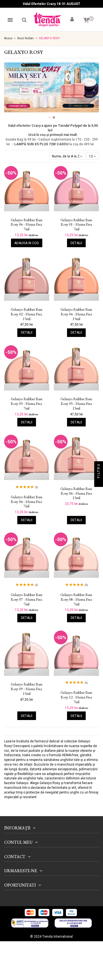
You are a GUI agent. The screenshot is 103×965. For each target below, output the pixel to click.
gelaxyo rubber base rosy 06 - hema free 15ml (76, 493)
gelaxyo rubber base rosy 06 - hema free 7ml (27, 501)
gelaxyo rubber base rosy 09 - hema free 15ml (27, 689)
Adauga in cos (26, 243)
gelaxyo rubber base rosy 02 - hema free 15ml (27, 314)
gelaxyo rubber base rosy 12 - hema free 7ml (76, 697)
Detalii (76, 243)
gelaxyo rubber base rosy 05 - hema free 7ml (27, 403)
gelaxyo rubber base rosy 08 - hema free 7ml (76, 599)
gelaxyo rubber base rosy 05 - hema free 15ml (76, 403)
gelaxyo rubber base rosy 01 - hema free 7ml (76, 224)
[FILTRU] (98, 482)
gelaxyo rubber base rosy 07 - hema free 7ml (27, 599)
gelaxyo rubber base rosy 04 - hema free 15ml (76, 314)
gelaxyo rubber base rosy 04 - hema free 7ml (27, 224)
